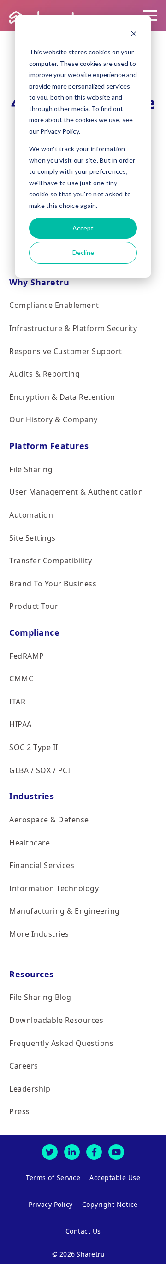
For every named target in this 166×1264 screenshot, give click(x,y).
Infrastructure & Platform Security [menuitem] (73, 328)
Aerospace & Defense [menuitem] (49, 820)
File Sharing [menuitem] (31, 469)
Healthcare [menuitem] (29, 843)
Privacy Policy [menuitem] (51, 1204)
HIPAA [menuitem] (20, 724)
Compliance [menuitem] (34, 632)
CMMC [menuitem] (21, 678)
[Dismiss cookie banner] (133, 35)
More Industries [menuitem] (39, 934)
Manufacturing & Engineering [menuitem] (64, 911)
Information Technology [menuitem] (54, 888)
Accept (83, 228)
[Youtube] (116, 1152)
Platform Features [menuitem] (49, 445)
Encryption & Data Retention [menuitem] (62, 397)
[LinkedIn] (72, 1152)
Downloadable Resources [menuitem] (56, 1020)
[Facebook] (94, 1152)
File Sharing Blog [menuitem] (40, 997)
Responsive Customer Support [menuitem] (65, 351)
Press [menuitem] (19, 1111)
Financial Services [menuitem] (41, 865)
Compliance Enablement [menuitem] (54, 305)
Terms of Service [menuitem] (53, 1177)
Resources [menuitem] (31, 974)
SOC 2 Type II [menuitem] (33, 747)
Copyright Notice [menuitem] (110, 1204)
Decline (83, 252)
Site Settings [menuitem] (32, 538)
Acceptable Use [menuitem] (114, 1177)
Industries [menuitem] (31, 796)
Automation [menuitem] (31, 515)
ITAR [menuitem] (17, 702)
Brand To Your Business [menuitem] (52, 584)
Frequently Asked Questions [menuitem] (61, 1043)
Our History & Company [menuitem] (53, 419)
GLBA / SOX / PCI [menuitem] (39, 770)
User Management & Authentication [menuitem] (76, 492)
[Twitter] (50, 1152)
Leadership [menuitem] (29, 1089)
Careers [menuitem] (23, 1066)
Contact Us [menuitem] (83, 1231)
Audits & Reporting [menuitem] (44, 374)
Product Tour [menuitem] (33, 606)
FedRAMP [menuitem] (26, 656)
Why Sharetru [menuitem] (39, 282)
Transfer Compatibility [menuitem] (50, 560)
